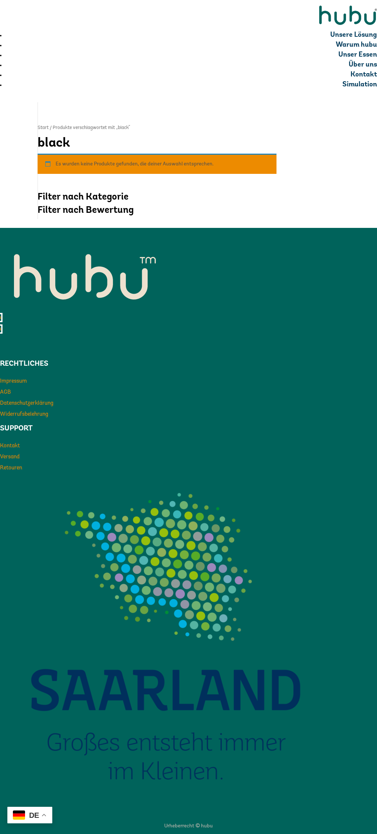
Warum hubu (356, 45)
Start (43, 127)
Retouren (11, 468)
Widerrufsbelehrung (24, 414)
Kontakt (363, 74)
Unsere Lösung (353, 35)
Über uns (363, 64)
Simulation (359, 84)
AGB (5, 392)
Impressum (13, 381)
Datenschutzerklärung (26, 403)
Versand (10, 457)
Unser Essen (357, 54)
